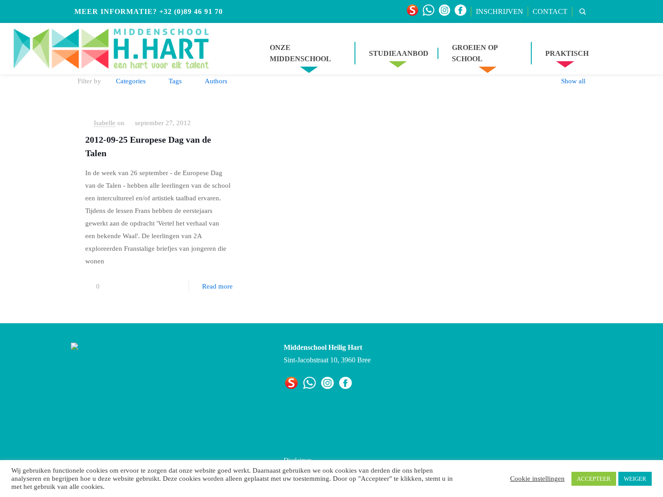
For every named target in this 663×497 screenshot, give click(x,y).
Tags (175, 81)
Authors (216, 81)
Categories (131, 81)
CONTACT (550, 11)
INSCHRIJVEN (499, 11)
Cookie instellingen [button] (537, 478)
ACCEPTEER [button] (594, 478)
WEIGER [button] (635, 478)
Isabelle (104, 123)
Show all (573, 81)
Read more (217, 286)
